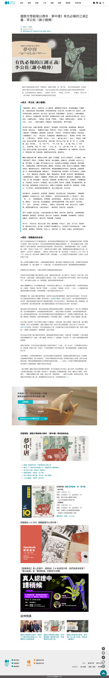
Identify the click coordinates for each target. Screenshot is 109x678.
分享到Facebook (103, 648)
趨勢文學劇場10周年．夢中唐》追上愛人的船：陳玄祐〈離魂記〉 (77, 637)
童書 (36, 3)
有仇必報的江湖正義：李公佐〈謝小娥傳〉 (38, 475)
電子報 (92, 663)
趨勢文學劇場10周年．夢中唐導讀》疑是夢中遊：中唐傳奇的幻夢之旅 (54, 637)
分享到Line (103, 662)
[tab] (25, 402)
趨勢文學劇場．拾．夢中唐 (75, 486)
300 (26, 407)
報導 (29, 3)
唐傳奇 (44, 31)
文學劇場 (35, 31)
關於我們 (16, 660)
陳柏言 (25, 27)
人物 (44, 3)
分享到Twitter (103, 653)
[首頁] (10, 2)
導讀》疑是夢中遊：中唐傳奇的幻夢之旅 (37, 465)
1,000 (26, 411)
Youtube (100, 3)
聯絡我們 (16, 666)
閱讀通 (68, 3)
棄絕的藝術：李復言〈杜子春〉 (34, 473)
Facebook (94, 3)
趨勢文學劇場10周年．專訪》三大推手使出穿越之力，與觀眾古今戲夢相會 (31, 637)
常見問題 (100, 667)
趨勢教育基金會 (27, 31)
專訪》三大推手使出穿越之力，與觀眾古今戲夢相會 (41, 467)
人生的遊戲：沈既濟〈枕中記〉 (34, 478)
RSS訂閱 (100, 663)
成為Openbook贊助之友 (29, 418)
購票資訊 (60, 516)
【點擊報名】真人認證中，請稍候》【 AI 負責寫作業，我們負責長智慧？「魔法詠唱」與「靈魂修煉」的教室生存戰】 (52, 569)
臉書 (65, 516)
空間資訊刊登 (40, 663)
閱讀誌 (7, 663)
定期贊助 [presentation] (25, 402)
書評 (21, 3)
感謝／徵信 (92, 667)
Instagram (97, 3)
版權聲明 (16, 663)
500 (42, 407)
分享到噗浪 (103, 666)
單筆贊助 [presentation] (40, 402)
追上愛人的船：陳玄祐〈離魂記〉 (35, 470)
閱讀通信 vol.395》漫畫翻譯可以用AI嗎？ (39, 522)
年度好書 (78, 3)
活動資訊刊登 (40, 660)
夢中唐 (40, 31)
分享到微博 (103, 657)
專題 (59, 3)
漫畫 (52, 3)
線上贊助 (83, 667)
